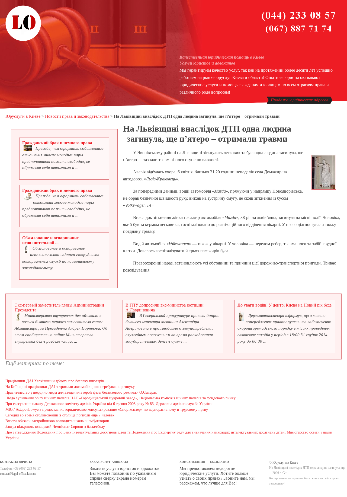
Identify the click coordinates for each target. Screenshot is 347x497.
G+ (284, 473)
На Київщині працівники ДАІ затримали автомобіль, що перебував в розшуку (70, 387)
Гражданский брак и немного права (57, 143)
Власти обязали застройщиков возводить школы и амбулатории (57, 421)
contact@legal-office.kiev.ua (18, 474)
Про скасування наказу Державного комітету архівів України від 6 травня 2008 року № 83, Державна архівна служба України (109, 404)
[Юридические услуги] (23, 40)
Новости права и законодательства (77, 116)
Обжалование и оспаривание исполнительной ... (50, 240)
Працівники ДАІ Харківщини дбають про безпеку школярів (54, 381)
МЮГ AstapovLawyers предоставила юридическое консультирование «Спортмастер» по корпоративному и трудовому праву (106, 409)
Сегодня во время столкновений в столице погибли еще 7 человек (59, 415)
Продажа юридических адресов (299, 100)
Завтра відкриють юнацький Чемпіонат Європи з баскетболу (55, 427)
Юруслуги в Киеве (22, 116)
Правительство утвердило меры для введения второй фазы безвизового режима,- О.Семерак (81, 392)
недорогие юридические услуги (207, 471)
